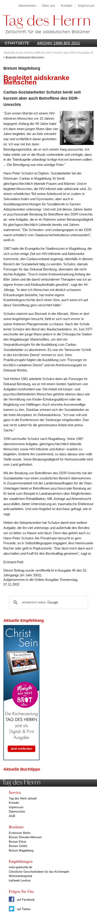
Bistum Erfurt (17, 841)
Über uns (48, 5)
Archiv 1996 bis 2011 (58, 43)
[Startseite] (45, 37)
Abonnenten (27, 5)
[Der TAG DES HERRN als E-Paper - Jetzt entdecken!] (21, 759)
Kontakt (66, 5)
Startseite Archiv (13, 52)
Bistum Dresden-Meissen (25, 837)
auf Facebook (25, 899)
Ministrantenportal (20, 876)
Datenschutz (17, 811)
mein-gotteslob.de (20, 867)
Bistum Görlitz (18, 846)
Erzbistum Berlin (19, 833)
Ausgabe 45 (86, 52)
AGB (12, 816)
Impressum (86, 5)
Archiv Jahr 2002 (65, 52)
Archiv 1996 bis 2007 (39, 52)
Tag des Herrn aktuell (23, 798)
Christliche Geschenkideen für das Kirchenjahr (39, 871)
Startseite (17, 43)
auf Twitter (23, 909)
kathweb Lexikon (20, 880)
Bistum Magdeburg (21, 850)
